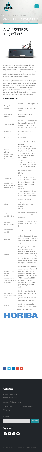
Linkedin (18, 433)
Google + (17, 368)
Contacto (21, 351)
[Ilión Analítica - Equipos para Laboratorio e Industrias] (8, 6)
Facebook (4, 368)
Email (21, 368)
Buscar (6, 416)
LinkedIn (13, 368)
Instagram (13, 433)
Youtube (9, 433)
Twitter (9, 368)
